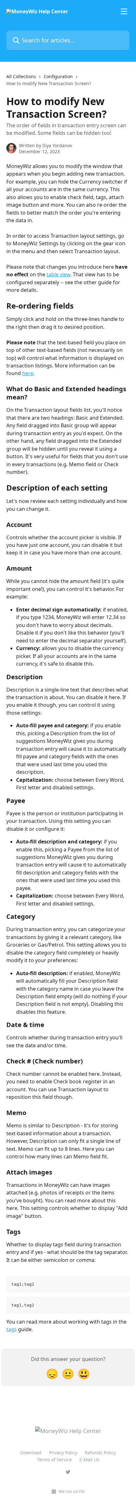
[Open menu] (124, 11)
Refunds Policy (100, 1453)
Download (30, 1453)
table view (58, 274)
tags (11, 1329)
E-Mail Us (89, 1460)
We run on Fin (72, 1491)
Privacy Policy (63, 1453)
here (27, 373)
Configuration (58, 76)
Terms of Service (54, 1460)
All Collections (21, 76)
